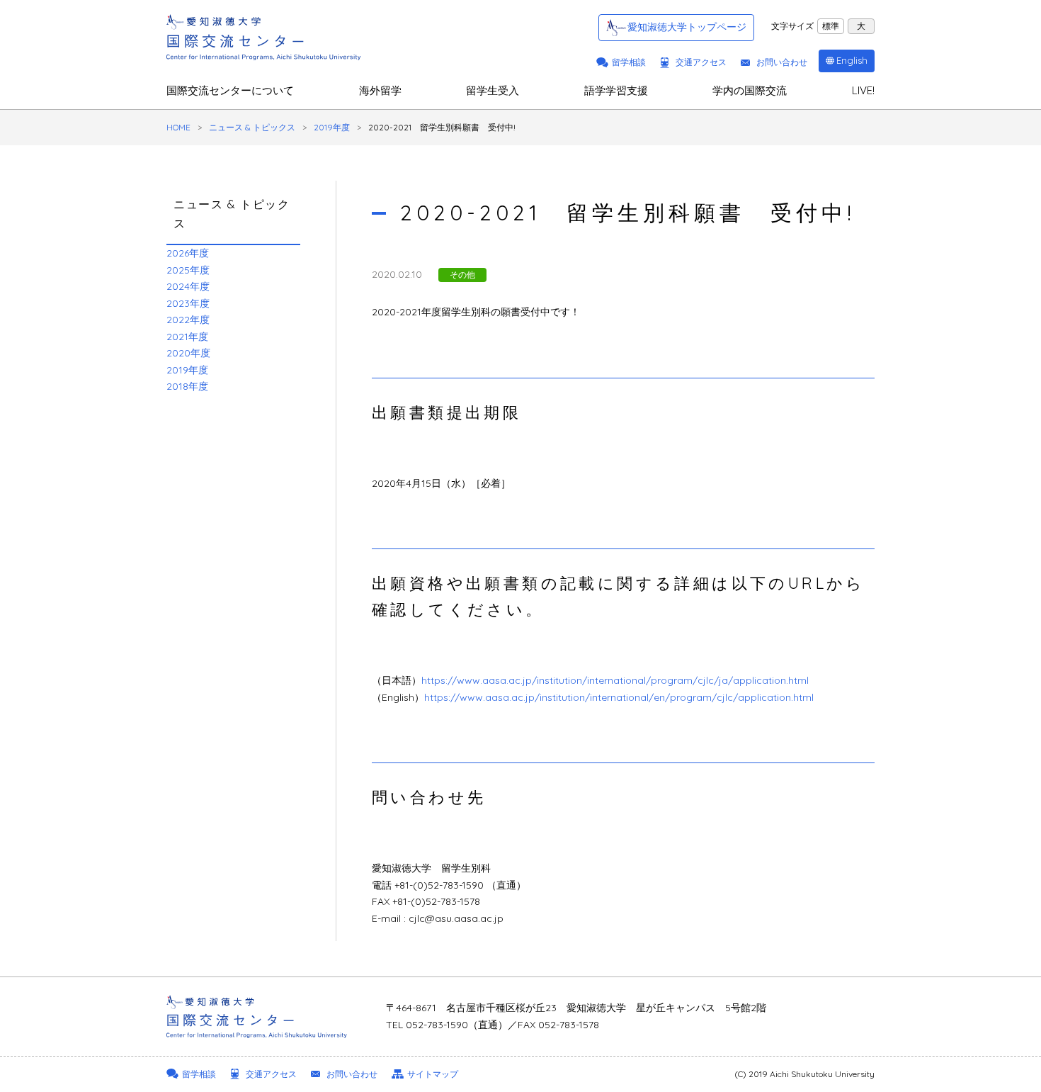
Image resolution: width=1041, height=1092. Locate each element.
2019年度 (332, 127)
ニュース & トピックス (252, 127)
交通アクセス (701, 62)
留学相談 (629, 62)
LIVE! (863, 90)
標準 (830, 26)
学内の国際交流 (749, 90)
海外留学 (380, 90)
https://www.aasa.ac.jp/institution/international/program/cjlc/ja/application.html (615, 680)
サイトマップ (432, 1074)
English (852, 60)
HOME (178, 127)
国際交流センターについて (230, 90)
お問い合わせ (781, 62)
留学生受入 (492, 90)
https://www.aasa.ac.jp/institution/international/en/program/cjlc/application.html (619, 697)
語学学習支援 (616, 90)
